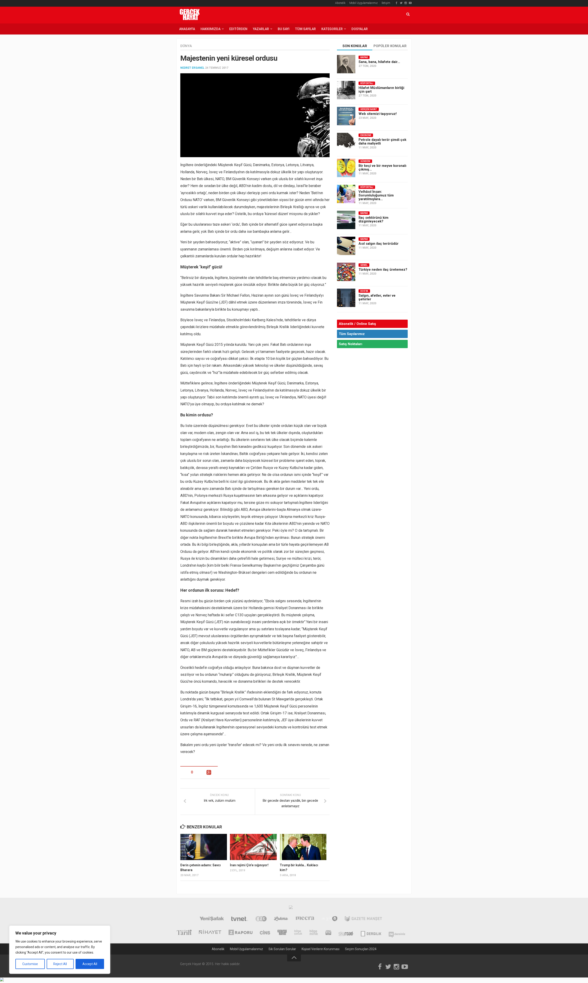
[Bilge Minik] (314, 933)
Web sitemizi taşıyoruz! (378, 114)
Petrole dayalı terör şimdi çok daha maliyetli (382, 141)
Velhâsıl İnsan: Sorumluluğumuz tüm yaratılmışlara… (376, 195)
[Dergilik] (371, 933)
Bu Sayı (283, 29)
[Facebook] (396, 3)
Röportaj (366, 83)
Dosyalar (359, 29)
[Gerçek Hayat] (282, 933)
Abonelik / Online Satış (357, 324)
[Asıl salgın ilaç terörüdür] (346, 246)
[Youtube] (410, 3)
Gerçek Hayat (368, 109)
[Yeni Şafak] (212, 919)
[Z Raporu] (240, 933)
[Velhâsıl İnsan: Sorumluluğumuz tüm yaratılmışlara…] (346, 194)
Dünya (186, 46)
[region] (59, 950)
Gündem (365, 161)
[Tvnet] (239, 919)
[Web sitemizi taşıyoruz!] (346, 116)
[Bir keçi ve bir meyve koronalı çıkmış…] (346, 168)
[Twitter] (401, 3)
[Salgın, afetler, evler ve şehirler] (346, 298)
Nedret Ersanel (192, 67)
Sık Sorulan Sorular (282, 949)
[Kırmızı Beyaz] (328, 933)
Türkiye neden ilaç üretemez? (383, 269)
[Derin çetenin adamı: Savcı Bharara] (203, 847)
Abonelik (340, 3)
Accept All (89, 964)
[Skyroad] (346, 933)
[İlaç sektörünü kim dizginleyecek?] (346, 220)
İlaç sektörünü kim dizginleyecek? (373, 219)
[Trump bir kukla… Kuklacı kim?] (303, 847)
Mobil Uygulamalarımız (363, 3)
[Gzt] (261, 919)
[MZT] (329, 919)
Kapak (364, 57)
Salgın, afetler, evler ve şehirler (377, 297)
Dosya (364, 291)
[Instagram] (405, 3)
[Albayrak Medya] (291, 908)
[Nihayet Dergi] (210, 933)
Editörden (238, 29)
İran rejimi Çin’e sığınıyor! (249, 865)
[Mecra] (305, 919)
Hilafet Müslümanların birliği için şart (381, 90)
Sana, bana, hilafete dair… (379, 62)
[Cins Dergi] (265, 933)
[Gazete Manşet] (363, 919)
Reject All (60, 964)
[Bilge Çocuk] (298, 933)
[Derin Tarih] (184, 933)
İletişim (386, 3)
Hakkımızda (210, 29)
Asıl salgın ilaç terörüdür (379, 243)
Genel (364, 265)
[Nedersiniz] (397, 933)
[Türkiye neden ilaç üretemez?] (346, 272)
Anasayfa (187, 29)
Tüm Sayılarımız (352, 334)
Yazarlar (261, 29)
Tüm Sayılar (305, 29)
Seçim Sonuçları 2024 (360, 949)
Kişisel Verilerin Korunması (320, 949)
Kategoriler (332, 29)
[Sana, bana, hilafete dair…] (346, 64)
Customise (30, 964)
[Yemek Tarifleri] (281, 919)
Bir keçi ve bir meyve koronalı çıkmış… (382, 167)
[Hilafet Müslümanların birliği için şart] (346, 90)
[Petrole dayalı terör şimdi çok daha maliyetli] (346, 142)
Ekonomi (365, 135)
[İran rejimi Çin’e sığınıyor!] (253, 847)
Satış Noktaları (350, 344)
